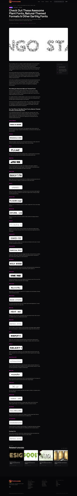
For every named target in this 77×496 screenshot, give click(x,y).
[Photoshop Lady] (15, 1)
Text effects (43, 483)
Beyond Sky (11, 283)
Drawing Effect (30, 484)
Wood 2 (10, 183)
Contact (57, 483)
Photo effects (44, 484)
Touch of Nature (12, 120)
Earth (10, 331)
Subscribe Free (44, 485)
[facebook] (10, 487)
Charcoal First (12, 246)
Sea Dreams (11, 406)
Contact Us (60, 72)
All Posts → (29, 488)
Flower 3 (11, 220)
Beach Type (11, 171)
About (51, 1)
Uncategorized (30, 487)
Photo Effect (30, 483)
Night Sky (11, 307)
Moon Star (11, 370)
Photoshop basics (44, 481)
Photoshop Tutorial (31, 481)
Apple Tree (11, 158)
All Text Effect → (64, 448)
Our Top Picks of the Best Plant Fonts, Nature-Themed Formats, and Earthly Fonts (63, 70)
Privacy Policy (58, 484)
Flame (10, 146)
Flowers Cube (11, 196)
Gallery (39, 1)
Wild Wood (11, 259)
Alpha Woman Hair (13, 357)
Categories (47, 1)
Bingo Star (11, 319)
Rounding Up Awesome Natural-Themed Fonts (62, 67)
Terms (57, 485)
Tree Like (11, 133)
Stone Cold (11, 271)
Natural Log (11, 208)
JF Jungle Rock (12, 418)
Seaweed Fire (12, 234)
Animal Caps (11, 394)
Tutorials (42, 1)
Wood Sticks (11, 295)
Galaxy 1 (11, 343)
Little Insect (11, 382)
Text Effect (14, 5)
